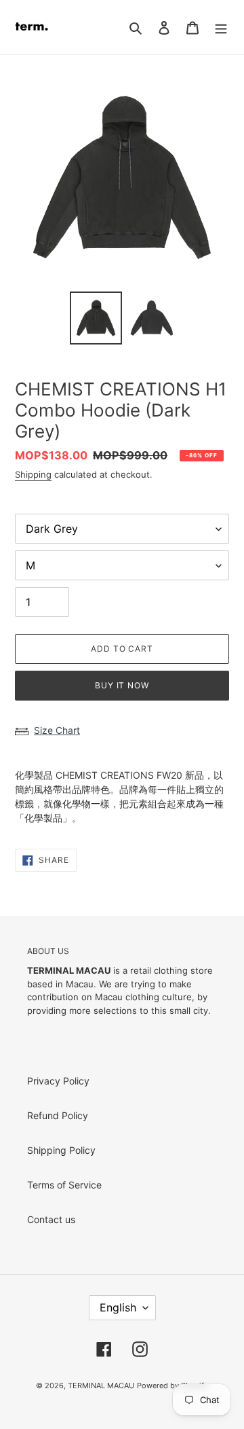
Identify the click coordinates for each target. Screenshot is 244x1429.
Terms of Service (64, 1184)
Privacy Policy (58, 1081)
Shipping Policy (61, 1150)
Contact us (51, 1219)
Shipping (33, 474)
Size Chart (57, 730)
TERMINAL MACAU (101, 1385)
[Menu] (221, 27)
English (118, 1307)
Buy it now (122, 685)
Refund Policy (57, 1115)
